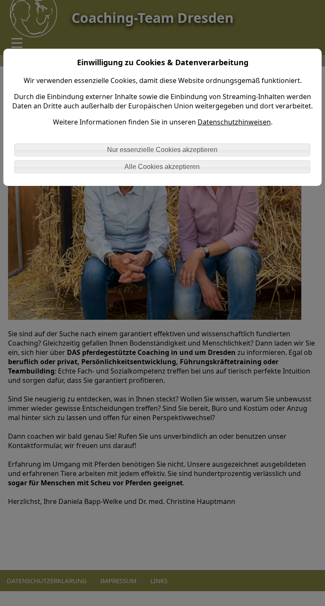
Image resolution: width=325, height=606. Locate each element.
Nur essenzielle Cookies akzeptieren (162, 149)
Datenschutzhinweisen (234, 122)
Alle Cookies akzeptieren (162, 166)
